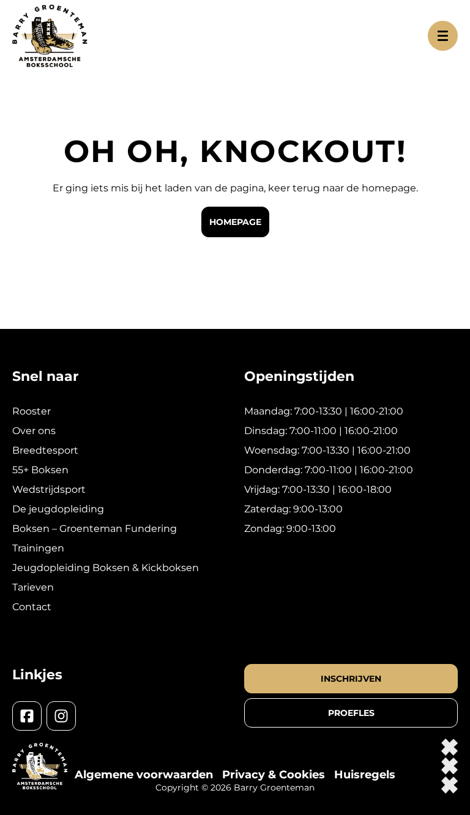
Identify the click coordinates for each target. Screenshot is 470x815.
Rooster (31, 411)
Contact (31, 607)
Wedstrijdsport (49, 489)
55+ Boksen (40, 470)
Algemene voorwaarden (144, 774)
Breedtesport (45, 450)
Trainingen (38, 548)
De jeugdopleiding (58, 509)
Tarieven (33, 587)
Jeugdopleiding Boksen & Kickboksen (105, 567)
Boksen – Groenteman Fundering (94, 528)
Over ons (34, 431)
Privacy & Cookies (273, 774)
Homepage (235, 221)
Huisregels (364, 774)
